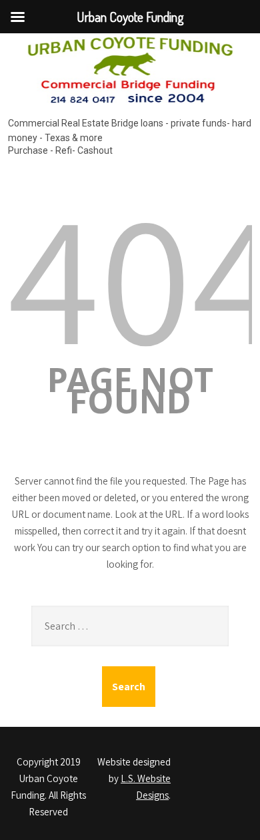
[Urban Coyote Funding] (130, 106)
